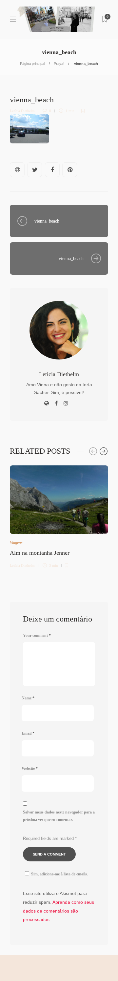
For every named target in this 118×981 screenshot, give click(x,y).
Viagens (16, 542)
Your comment (37, 635)
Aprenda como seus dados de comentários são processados (58, 911)
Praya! (59, 64)
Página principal (32, 64)
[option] (59, 516)
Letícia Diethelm (22, 111)
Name (28, 698)
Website (30, 768)
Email (28, 733)
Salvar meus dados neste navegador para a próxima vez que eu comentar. (59, 816)
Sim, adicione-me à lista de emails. (59, 874)
